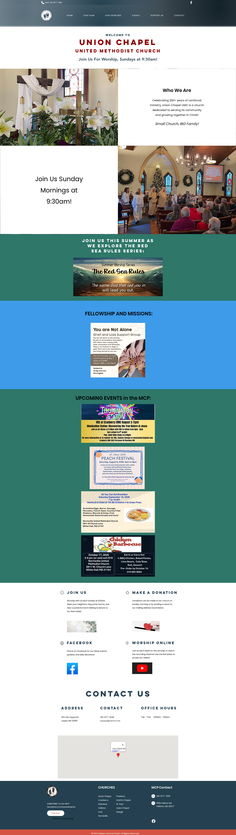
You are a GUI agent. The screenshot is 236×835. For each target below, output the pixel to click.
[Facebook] (153, 821)
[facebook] (191, 2)
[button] (113, 15)
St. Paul (119, 804)
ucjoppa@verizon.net (110, 720)
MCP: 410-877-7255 (53, 2)
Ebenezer (102, 804)
